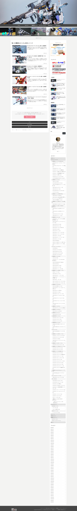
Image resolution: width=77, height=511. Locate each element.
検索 (51, 131)
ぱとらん (58, 142)
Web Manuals (52, 508)
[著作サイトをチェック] (57, 151)
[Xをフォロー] (58, 151)
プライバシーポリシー (62, 508)
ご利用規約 (56, 508)
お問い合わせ (48, 508)
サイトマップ (43, 508)
